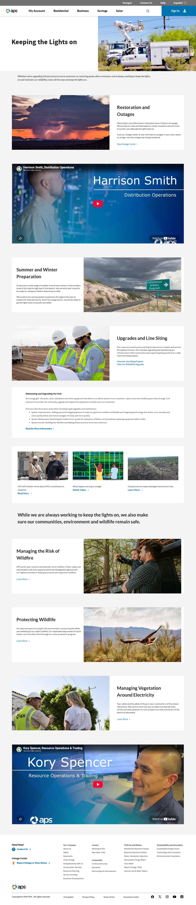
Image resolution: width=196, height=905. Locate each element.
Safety (66, 852)
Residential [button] (61, 10)
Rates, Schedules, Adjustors (136, 856)
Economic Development (73, 878)
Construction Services (72, 867)
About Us (67, 848)
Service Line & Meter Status (135, 871)
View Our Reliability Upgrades (130, 364)
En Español (68, 897)
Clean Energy (68, 860)
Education (96, 867)
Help (163, 3)
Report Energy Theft (132, 867)
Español (178, 3)
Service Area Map (70, 874)
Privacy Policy (88, 897)
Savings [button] (102, 10)
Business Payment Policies (135, 852)
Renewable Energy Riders (135, 860)
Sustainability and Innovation (170, 845)
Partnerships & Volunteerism (104, 871)
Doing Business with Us (73, 863)
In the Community (99, 863)
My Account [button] (37, 10)
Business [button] (83, 10)
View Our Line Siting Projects (130, 361)
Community (97, 860)
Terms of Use (109, 897)
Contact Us (146, 3)
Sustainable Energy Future (168, 848)
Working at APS (98, 848)
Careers (95, 845)
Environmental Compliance (168, 856)
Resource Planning (71, 871)
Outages (127, 3)
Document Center (131, 897)
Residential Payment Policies (136, 848)
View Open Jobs (98, 852)
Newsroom (68, 856)
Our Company (69, 845)
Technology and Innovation (169, 852)
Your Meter (128, 863)
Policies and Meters (133, 845)
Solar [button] (119, 10)
